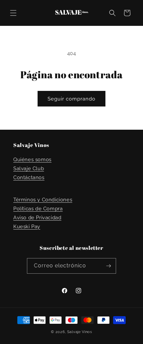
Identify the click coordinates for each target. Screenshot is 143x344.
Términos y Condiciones (42, 200)
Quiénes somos (32, 160)
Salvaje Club (28, 169)
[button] (13, 13)
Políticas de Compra (38, 209)
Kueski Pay (26, 227)
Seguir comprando (71, 99)
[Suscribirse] (108, 266)
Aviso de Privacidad (37, 218)
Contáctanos (29, 177)
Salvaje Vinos (79, 332)
